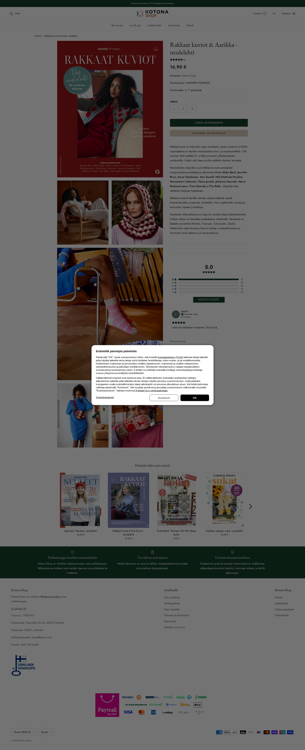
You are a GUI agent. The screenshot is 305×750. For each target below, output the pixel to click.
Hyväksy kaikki (194, 397)
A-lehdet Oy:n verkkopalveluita (151, 390)
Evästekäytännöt (105, 397)
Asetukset (164, 397)
